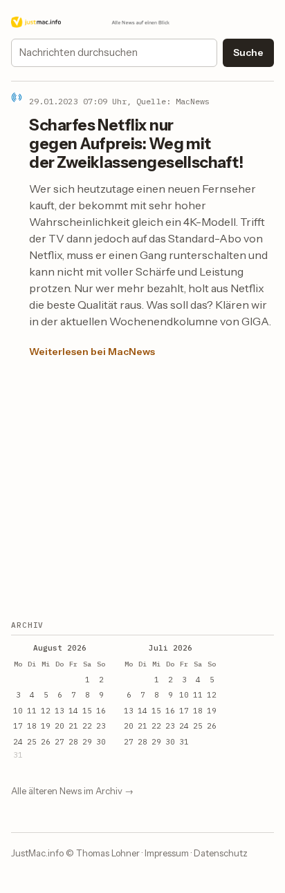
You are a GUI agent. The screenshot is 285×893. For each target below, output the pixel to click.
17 (18, 726)
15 (87, 711)
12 (45, 711)
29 (87, 742)
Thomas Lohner (108, 852)
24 (18, 742)
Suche (248, 52)
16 (101, 711)
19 (45, 726)
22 (87, 726)
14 (73, 711)
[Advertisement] (140, 490)
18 (32, 726)
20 (59, 726)
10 (18, 711)
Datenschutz (221, 852)
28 (73, 742)
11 (32, 711)
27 (59, 742)
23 (101, 726)
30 (101, 742)
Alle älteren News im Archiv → (72, 790)
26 (45, 742)
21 (73, 726)
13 (59, 711)
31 (184, 742)
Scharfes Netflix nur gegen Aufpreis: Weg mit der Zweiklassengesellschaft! (136, 143)
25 (32, 742)
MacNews (193, 101)
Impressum (167, 852)
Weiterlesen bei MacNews (92, 351)
